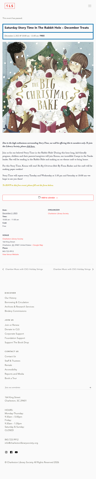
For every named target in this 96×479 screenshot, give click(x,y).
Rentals (8, 365)
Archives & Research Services (19, 306)
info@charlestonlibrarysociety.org (21, 443)
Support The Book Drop (17, 342)
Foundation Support (15, 338)
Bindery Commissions (15, 311)
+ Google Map (37, 245)
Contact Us (10, 356)
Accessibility (11, 369)
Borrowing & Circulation (17, 302)
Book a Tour (11, 378)
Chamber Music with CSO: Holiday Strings (24, 269)
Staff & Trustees (12, 360)
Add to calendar (48, 198)
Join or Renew (12, 325)
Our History (10, 298)
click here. (30, 147)
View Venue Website (10, 254)
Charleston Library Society (58, 213)
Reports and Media (14, 374)
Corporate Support (14, 333)
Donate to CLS (12, 329)
